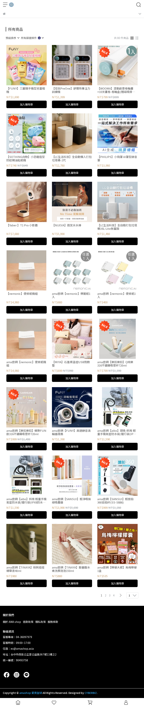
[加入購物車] (32, 65)
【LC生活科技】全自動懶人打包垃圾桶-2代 (72, 158)
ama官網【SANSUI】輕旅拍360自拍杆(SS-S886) (115, 500)
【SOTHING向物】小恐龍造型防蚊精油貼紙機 (25, 158)
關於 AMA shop (12, 622)
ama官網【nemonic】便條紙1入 (116, 295)
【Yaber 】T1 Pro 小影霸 (22, 225)
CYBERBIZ (91, 693)
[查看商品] (21, 65)
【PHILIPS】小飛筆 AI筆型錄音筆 (117, 158)
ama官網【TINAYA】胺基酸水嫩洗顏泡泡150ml (71, 569)
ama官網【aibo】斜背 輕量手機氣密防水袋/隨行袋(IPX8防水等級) (26, 500)
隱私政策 (40, 622)
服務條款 (53, 622)
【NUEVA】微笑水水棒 (66, 225)
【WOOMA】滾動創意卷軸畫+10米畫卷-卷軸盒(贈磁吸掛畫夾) (116, 90)
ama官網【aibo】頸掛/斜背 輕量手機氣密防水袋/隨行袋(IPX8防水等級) (116, 432)
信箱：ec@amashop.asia (18, 648)
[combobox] (12, 37)
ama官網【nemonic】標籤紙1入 (71, 295)
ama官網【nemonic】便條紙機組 (26, 363)
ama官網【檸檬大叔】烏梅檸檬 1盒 (117, 569)
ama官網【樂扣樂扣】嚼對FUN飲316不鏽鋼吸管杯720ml (26, 432)
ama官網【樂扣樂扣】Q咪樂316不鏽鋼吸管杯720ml (115, 363)
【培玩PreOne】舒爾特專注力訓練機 (71, 90)
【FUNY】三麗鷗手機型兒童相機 (25, 90)
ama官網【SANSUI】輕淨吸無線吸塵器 (71, 500)
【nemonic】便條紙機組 (22, 294)
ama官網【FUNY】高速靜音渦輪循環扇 (71, 432)
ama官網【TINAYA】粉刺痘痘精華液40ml (25, 569)
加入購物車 (26, 104)
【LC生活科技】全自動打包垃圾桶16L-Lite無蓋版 (117, 227)
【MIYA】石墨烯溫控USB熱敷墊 (71, 363)
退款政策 (28, 622)
